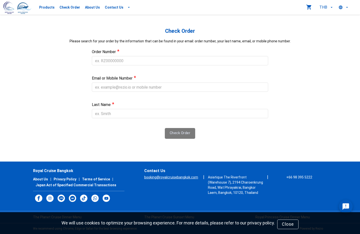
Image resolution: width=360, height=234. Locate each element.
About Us (92, 7)
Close (288, 224)
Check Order (70, 7)
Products (47, 7)
